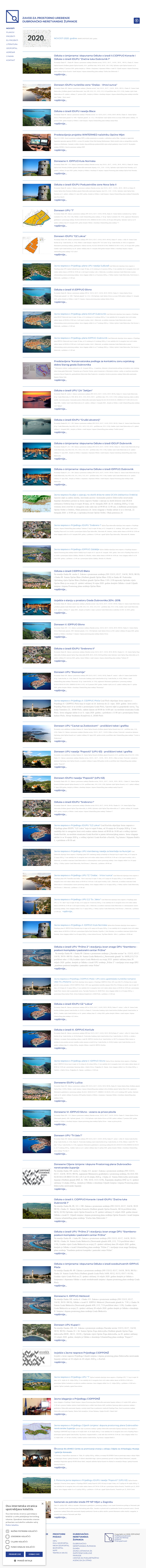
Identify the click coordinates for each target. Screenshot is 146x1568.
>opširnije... (60, 74)
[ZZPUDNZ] (41, 17)
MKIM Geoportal (61, 1545)
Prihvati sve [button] (15, 1554)
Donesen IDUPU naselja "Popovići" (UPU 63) (79, 778)
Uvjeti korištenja (121, 1538)
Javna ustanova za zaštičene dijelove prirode (82, 1553)
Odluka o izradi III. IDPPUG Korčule (74, 1029)
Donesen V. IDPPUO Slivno (69, 624)
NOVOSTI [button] (10, 28)
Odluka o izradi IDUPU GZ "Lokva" (73, 1004)
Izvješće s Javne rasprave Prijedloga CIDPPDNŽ (81, 1352)
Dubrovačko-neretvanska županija (84, 1544)
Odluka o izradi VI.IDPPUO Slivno (73, 289)
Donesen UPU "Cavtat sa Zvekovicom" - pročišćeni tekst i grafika (91, 725)
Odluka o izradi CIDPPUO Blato (72, 571)
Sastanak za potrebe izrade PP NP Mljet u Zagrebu (83, 1502)
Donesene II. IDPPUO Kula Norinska (75, 161)
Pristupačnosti (120, 1541)
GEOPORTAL (11, 48)
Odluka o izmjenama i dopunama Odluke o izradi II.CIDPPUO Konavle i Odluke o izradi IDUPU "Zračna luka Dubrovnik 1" (95, 57)
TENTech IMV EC (60, 1553)
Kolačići (117, 1539)
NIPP (55, 1550)
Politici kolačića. (12, 1525)
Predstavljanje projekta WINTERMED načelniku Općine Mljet (89, 134)
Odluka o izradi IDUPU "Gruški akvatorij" (77, 420)
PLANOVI (10, 32)
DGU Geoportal (60, 1543)
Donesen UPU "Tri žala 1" (68, 1135)
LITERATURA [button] (12, 44)
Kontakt (10, 60)
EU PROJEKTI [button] (12, 40)
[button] (24, 1560)
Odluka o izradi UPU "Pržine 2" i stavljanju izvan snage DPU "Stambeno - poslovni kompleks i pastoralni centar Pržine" (95, 948)
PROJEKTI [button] (10, 36)
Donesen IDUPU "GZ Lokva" (70, 236)
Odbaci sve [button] (34, 1554)
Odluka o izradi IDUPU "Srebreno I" (74, 802)
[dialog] (24, 1533)
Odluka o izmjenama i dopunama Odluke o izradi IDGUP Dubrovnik (93, 443)
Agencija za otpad (82, 1560)
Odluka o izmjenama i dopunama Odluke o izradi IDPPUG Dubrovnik (93, 469)
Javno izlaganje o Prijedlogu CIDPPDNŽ (77, 1398)
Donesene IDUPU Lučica (68, 1082)
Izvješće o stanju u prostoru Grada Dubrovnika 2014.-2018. (87, 600)
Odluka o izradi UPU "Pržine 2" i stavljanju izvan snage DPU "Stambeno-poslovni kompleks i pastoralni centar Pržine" (95, 1233)
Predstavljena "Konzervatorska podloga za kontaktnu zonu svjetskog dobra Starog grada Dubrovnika (94, 363)
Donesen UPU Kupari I (67, 1324)
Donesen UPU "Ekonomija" (69, 672)
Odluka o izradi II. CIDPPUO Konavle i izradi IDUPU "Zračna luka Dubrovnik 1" (90, 1201)
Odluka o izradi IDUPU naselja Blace (75, 111)
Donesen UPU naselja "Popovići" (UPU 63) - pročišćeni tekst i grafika (93, 751)
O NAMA (10, 56)
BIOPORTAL (58, 1548)
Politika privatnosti (122, 1536)
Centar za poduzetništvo (86, 1558)
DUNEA (76, 1548)
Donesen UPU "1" (64, 210)
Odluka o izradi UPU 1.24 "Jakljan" (73, 390)
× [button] (42, 1504)
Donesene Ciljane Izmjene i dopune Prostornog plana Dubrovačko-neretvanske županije (93, 1166)
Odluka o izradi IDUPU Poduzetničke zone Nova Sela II (85, 184)
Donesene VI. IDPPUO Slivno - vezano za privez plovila (85, 1112)
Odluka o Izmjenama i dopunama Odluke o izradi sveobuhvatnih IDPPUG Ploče (96, 1265)
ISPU (55, 1541)
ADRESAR (10, 52)
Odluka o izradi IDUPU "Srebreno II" (74, 648)
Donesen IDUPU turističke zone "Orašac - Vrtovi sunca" (85, 85)
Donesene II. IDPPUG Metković (72, 1296)
